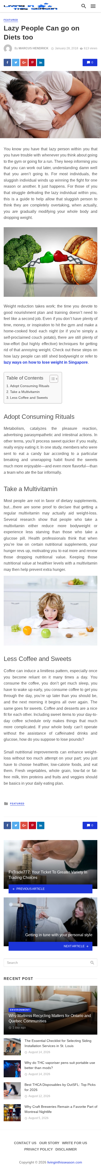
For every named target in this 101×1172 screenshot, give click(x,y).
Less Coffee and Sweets (29, 398)
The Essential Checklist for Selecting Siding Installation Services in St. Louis (58, 1043)
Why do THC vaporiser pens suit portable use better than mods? (60, 1065)
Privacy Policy (38, 1149)
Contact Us (25, 1143)
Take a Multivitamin (25, 392)
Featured (11, 20)
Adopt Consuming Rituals (29, 386)
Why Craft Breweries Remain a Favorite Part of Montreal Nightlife (61, 1109)
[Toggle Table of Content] (51, 379)
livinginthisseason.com (64, 1162)
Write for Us (74, 1143)
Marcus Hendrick (34, 48)
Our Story (49, 1143)
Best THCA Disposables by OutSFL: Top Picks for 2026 (60, 1087)
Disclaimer (66, 1149)
